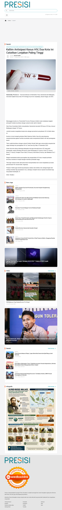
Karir (42, 505)
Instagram (25, 503)
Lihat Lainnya (52, 271)
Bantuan (43, 501)
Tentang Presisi (8, 501)
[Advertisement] (31, 109)
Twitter (24, 505)
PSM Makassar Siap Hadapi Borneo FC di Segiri (18, 302)
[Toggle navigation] (7, 15)
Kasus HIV (9, 46)
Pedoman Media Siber (9, 505)
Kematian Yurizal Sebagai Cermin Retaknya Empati (28, 207)
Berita (9, 20)
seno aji (29, 46)
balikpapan (40, 46)
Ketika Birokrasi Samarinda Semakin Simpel (26, 228)
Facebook (25, 501)
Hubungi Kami (7, 506)
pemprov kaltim (15, 46)
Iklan (42, 503)
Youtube (24, 506)
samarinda (35, 46)
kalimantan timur (23, 46)
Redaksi (6, 503)
